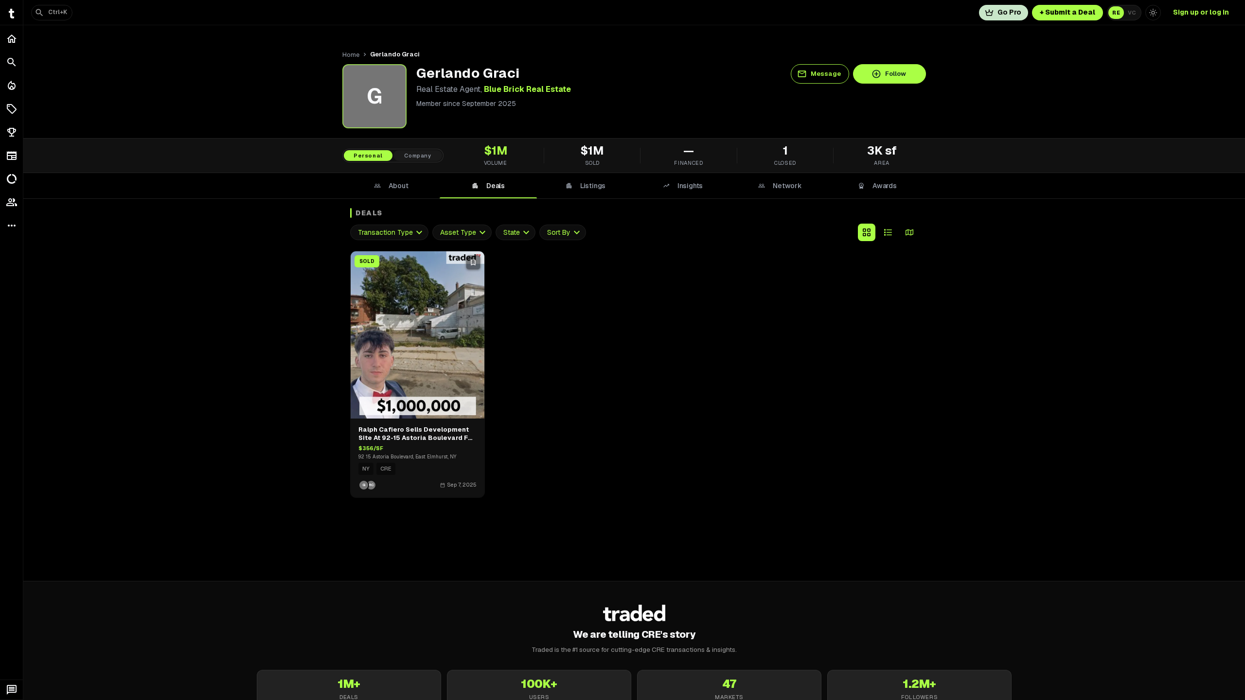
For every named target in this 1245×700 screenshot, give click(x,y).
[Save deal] (473, 262)
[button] (11, 109)
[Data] (11, 179)
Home (350, 55)
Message (826, 74)
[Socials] (11, 202)
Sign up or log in (1201, 12)
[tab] (391, 185)
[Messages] (11, 690)
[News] (11, 155)
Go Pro (1009, 12)
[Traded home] (634, 613)
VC (1132, 12)
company (417, 155)
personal (368, 155)
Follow (895, 74)
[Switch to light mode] (1153, 12)
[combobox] (389, 233)
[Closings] (11, 85)
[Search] (11, 62)
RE (1116, 12)
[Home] (11, 39)
